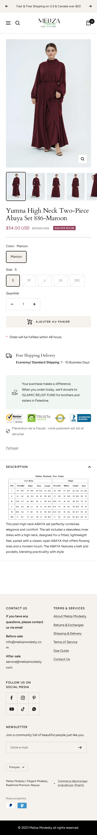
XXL (77, 280)
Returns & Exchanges (68, 625)
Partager (12, 448)
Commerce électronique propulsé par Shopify (72, 783)
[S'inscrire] (80, 747)
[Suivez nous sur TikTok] (22, 709)
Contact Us (61, 659)
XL (61, 280)
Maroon (16, 256)
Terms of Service (65, 642)
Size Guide (61, 651)
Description (17, 467)
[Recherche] (17, 23)
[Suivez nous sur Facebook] (11, 698)
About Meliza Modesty (69, 616)
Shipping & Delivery (67, 633)
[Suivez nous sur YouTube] (11, 709)
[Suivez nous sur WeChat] (34, 709)
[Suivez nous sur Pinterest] (34, 698)
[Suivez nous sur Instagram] (22, 698)
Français (14, 767)
